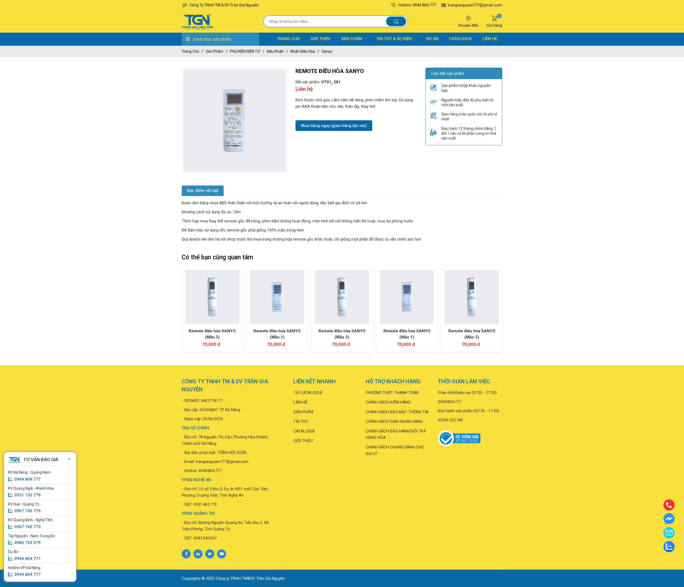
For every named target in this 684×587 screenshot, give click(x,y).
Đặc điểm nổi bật (202, 190)
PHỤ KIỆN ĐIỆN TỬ (245, 51)
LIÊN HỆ (490, 38)
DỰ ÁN (432, 38)
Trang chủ (190, 51)
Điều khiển (275, 51)
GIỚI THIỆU (320, 38)
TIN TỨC (300, 421)
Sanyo (327, 51)
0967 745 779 (27, 510)
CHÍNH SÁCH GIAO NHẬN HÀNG (394, 421)
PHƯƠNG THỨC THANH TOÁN (392, 392)
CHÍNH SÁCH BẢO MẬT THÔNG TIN (397, 412)
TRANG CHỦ (288, 38)
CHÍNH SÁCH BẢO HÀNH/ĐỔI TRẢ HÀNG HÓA (396, 434)
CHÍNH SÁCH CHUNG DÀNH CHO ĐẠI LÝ (395, 450)
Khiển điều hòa (302, 51)
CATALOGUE (460, 38)
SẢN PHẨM (351, 38)
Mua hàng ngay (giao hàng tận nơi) (334, 125)
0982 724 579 (27, 542)
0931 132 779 (27, 495)
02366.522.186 (450, 420)
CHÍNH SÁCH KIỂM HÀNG (388, 402)
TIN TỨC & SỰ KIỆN (394, 38)
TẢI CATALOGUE (307, 392)
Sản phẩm (214, 51)
